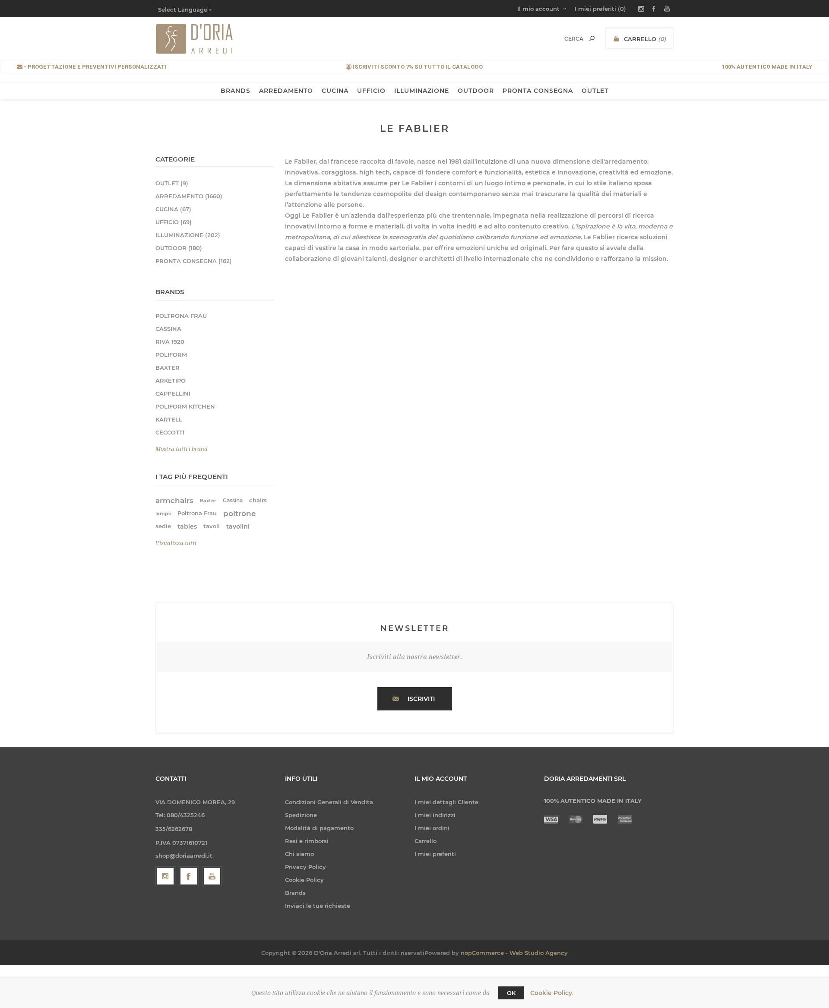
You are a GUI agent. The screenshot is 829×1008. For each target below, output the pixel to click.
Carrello (425, 840)
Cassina (233, 500)
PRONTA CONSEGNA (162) (193, 260)
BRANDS (235, 91)
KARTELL (168, 419)
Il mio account (538, 8)
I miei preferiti (435, 853)
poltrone (239, 513)
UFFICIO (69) (173, 222)
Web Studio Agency (538, 952)
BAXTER (167, 367)
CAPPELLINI (172, 393)
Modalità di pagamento (319, 827)
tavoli (211, 526)
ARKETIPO (170, 380)
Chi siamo (299, 853)
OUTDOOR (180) (178, 247)
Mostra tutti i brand (181, 449)
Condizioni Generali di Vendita (329, 802)
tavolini (238, 526)
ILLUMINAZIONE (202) (187, 234)
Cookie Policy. (551, 993)
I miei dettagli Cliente (446, 802)
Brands (295, 892)
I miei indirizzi (435, 814)
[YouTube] (212, 876)
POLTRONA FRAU (181, 315)
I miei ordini (431, 827)
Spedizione (301, 814)
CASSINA (168, 328)
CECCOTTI (169, 432)
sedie (163, 526)
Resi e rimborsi (307, 840)
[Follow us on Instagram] (165, 876)
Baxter (208, 501)
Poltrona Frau (197, 513)
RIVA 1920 (169, 341)
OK (511, 992)
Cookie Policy (304, 879)
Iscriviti (421, 699)
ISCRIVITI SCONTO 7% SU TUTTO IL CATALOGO (417, 66)
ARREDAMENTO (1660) (188, 196)
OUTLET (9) (171, 183)
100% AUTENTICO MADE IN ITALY (767, 66)
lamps (163, 513)
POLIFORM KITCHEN (185, 406)
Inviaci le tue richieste (317, 905)
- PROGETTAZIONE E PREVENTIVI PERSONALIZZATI (94, 66)
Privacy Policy (305, 866)
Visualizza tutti (175, 543)
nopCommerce (482, 952)
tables (187, 526)
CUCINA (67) (173, 209)
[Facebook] (188, 876)
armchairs (174, 500)
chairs (258, 500)
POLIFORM (171, 354)
